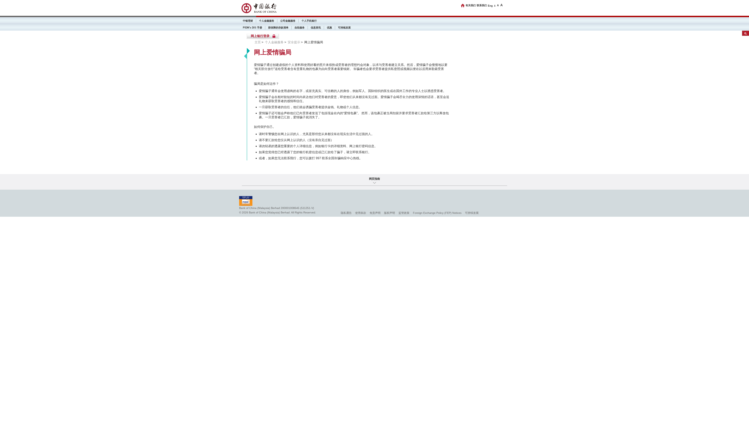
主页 (258, 42)
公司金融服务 (288, 20)
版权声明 (389, 212)
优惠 (329, 27)
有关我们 (471, 5)
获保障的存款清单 (278, 27)
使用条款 (360, 212)
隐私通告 (346, 212)
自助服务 (300, 27)
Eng (490, 5)
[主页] (463, 5)
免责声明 (375, 212)
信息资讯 (316, 27)
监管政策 (403, 212)
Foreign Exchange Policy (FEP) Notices (437, 212)
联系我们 (482, 5)
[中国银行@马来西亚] (259, 8)
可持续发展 (344, 27)
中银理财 (248, 20)
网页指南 (374, 178)
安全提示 (294, 42)
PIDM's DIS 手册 (252, 27)
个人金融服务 (266, 20)
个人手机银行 (309, 20)
